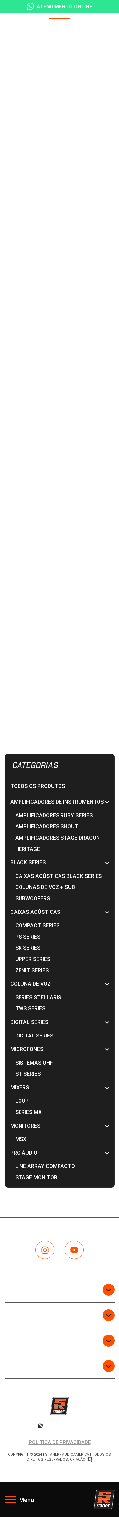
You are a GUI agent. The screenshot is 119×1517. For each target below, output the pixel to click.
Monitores (59, 1126)
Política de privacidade (60, 1442)
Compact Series (37, 925)
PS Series (27, 937)
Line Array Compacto (45, 1166)
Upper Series (32, 959)
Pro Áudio (59, 1153)
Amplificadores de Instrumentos (59, 802)
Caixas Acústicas (59, 912)
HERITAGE (27, 849)
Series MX (28, 1112)
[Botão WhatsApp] (59, 6)
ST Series (28, 1074)
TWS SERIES (30, 1009)
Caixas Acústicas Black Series (58, 876)
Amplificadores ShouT (46, 826)
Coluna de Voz (59, 984)
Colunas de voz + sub (45, 887)
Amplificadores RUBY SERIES (54, 815)
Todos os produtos (37, 786)
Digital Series (59, 1022)
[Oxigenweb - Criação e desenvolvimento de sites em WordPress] (90, 1459)
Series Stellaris (38, 997)
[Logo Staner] (104, 1499)
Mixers (59, 1087)
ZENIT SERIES (32, 970)
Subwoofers (32, 898)
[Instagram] (44, 1250)
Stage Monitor (36, 1177)
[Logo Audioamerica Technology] (59, 1425)
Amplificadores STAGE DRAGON (57, 838)
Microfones (59, 1049)
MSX (20, 1139)
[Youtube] (74, 1250)
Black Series (59, 862)
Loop (22, 1101)
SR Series (27, 948)
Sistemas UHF (34, 1063)
